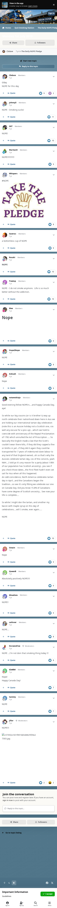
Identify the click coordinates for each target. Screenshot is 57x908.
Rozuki (12, 257)
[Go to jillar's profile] (5, 721)
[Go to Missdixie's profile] (5, 596)
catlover (13, 622)
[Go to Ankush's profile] (5, 375)
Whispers (13, 173)
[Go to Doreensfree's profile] (5, 647)
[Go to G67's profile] (5, 127)
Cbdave (12, 75)
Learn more (5, 5)
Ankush (12, 374)
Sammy (12, 697)
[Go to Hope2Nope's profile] (5, 351)
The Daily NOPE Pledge (31, 51)
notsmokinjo (15, 397)
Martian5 (13, 150)
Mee (11, 308)
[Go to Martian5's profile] (5, 151)
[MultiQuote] (3, 93)
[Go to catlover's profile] (5, 623)
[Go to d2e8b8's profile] (5, 671)
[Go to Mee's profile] (5, 309)
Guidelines (6, 896)
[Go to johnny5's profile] (5, 103)
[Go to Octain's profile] (5, 549)
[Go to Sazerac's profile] (5, 235)
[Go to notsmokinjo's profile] (5, 398)
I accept (49, 894)
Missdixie (13, 595)
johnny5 (12, 102)
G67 (10, 126)
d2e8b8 (12, 670)
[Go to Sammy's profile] (5, 698)
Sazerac (12, 234)
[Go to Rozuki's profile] (5, 258)
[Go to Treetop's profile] (5, 282)
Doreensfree (14, 646)
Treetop (12, 281)
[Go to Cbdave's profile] (3, 51)
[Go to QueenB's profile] (5, 572)
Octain (12, 548)
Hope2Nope (14, 350)
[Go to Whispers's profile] (5, 174)
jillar (11, 720)
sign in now (8, 800)
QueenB (12, 571)
